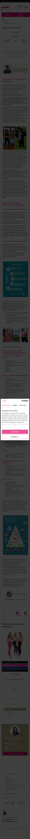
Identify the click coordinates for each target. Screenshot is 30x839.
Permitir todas (15, 431)
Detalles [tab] (15, 405)
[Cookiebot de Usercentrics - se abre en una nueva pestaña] (21, 401)
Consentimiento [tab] (6, 405)
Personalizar (14, 436)
